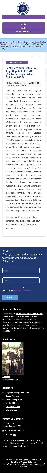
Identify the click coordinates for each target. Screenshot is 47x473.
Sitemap (27, 460)
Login (23, 24)
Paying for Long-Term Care (17, 392)
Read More (6, 331)
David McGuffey (15, 83)
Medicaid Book (12, 403)
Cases (9, 85)
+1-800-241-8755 (23, 32)
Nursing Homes (19, 85)
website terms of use (22, 290)
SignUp (23, 28)
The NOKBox (11, 410)
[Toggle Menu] (42, 17)
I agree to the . (17, 291)
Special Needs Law (10, 379)
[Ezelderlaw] (24, 14)
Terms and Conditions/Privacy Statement (26, 461)
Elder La (5, 377)
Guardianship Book (14, 399)
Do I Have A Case (13, 407)
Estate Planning (12, 396)
